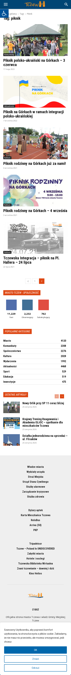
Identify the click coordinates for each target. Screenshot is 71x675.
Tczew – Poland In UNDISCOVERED (35, 548)
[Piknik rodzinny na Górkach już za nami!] (35, 143)
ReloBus (35, 520)
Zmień (35, 659)
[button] (4, 13)
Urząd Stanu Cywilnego (36, 481)
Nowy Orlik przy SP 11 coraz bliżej (43, 403)
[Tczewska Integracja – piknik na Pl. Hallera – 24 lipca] (35, 238)
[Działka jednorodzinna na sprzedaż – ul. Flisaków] (11, 440)
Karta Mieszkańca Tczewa (35, 515)
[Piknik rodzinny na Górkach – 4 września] (35, 191)
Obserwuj (27, 301)
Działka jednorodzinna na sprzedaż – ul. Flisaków (45, 437)
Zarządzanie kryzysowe (35, 491)
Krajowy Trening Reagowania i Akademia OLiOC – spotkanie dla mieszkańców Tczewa (42, 422)
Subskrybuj (44, 301)
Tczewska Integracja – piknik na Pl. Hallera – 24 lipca (31, 260)
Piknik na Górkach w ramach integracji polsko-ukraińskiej (33, 114)
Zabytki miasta (35, 553)
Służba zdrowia (35, 496)
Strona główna (10, 13)
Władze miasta (35, 466)
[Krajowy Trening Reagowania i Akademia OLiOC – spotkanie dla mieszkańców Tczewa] (11, 423)
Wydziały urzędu (36, 471)
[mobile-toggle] (5, 4)
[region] (35, 648)
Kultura (7, 158)
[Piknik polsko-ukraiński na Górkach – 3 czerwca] (35, 40)
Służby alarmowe (35, 486)
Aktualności (9, 106)
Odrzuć (35, 668)
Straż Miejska (35, 476)
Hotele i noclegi (35, 558)
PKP (35, 530)
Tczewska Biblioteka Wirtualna (35, 563)
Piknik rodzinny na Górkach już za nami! (34, 163)
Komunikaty (9, 54)
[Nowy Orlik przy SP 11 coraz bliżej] (11, 407)
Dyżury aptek (35, 510)
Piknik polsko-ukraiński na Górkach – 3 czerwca (34, 62)
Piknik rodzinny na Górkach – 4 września (35, 210)
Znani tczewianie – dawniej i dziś (35, 568)
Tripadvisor (35, 543)
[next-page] (62, 396)
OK (35, 650)
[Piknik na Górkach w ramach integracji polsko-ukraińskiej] (35, 92)
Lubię (11, 301)
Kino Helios (35, 573)
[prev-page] (28, 281)
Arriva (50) (35, 525)
